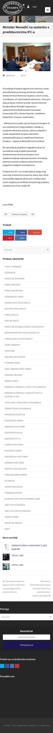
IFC (5, 214)
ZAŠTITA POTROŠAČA (14, 504)
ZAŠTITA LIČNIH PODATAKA (17, 511)
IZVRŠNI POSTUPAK (13, 444)
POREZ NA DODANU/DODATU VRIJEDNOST (24, 326)
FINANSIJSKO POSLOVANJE (17, 302)
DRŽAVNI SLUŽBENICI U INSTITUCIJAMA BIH (25, 387)
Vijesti (23, 75)
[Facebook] (7, 666)
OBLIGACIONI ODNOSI (14, 356)
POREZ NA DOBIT (12, 284)
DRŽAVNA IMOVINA (13, 375)
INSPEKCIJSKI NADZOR (15, 468)
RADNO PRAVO (11, 381)
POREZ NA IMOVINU (13, 290)
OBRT (7, 529)
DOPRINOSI (9, 272)
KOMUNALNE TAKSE (13, 296)
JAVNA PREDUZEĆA (13, 486)
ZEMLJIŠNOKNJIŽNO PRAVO (17, 369)
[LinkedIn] (12, 666)
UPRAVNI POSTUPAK (14, 462)
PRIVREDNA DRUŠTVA (14, 414)
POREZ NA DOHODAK (14, 278)
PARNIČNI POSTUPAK (14, 426)
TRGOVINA (9, 350)
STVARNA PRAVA (12, 362)
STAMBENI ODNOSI (13, 492)
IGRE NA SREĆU (11, 320)
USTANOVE (9, 480)
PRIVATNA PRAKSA (13, 523)
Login (34, 6)
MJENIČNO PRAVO (13, 450)
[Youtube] (17, 666)
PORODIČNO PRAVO (13, 420)
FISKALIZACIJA (11, 314)
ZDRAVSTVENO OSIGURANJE (17, 408)
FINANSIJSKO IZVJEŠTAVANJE (18, 338)
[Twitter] (2, 666)
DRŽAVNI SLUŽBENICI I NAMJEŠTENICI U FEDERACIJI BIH (23, 395)
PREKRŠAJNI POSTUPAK (16, 456)
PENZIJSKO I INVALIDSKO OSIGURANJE (22, 402)
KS (33, 214)
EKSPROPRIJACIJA (13, 432)
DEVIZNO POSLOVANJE (15, 308)
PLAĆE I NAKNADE (12, 266)
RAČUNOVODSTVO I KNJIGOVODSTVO (22, 332)
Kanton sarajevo (19, 214)
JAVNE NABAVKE (12, 344)
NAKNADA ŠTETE (12, 438)
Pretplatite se (26, 645)
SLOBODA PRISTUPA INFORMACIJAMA (22, 498)
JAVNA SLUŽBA (11, 516)
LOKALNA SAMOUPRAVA (15, 474)
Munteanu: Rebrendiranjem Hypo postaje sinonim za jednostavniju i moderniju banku (40, 588)
